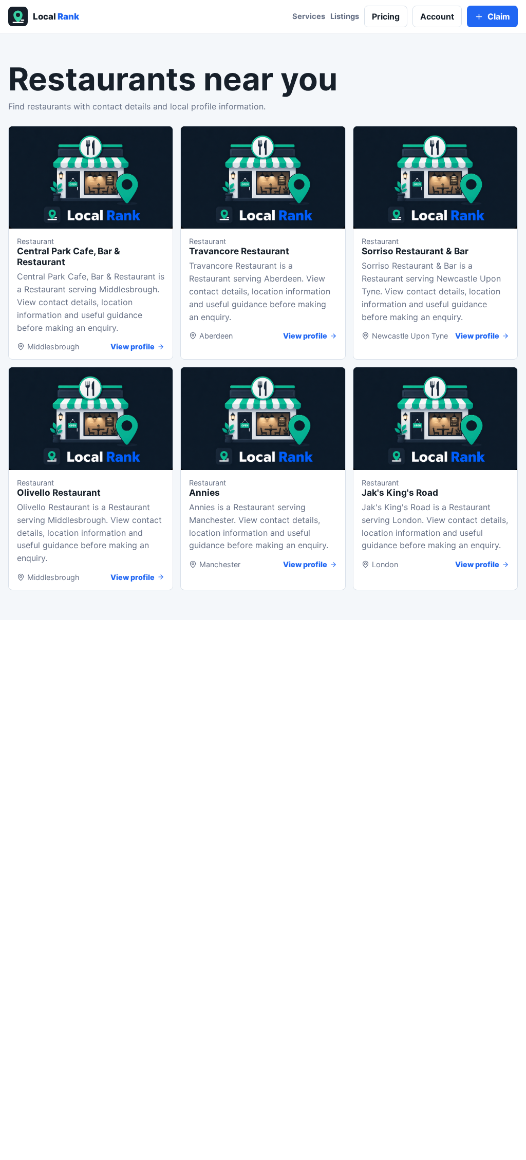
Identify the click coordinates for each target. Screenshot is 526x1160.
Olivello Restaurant (59, 492)
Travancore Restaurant (239, 251)
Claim (498, 16)
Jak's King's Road (400, 492)
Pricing (386, 16)
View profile (132, 346)
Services (308, 16)
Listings (344, 16)
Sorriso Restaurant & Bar (415, 251)
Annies (204, 492)
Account (437, 16)
